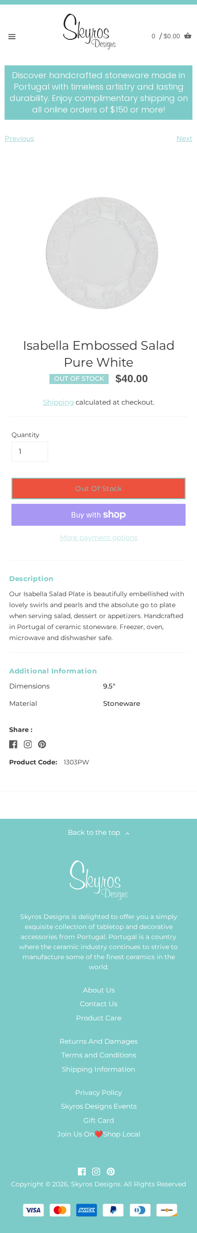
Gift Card (98, 1120)
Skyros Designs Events (99, 1106)
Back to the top (97, 832)
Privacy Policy (98, 1092)
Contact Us (98, 1003)
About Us (99, 990)
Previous (19, 138)
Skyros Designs (95, 1184)
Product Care (98, 1018)
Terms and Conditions (98, 1055)
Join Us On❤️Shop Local (98, 1134)
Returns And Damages (98, 1041)
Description (31, 578)
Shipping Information (98, 1069)
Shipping (58, 402)
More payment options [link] (98, 537)
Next (184, 138)
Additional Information (53, 671)
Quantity (25, 435)
